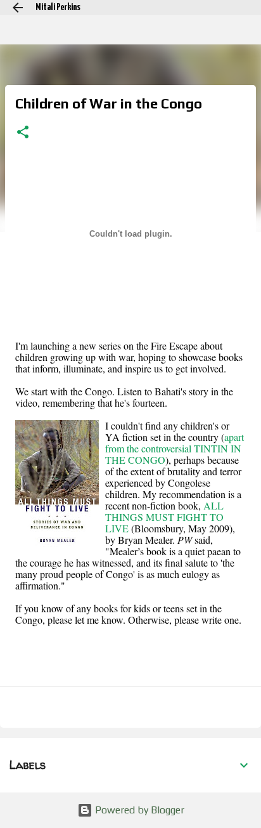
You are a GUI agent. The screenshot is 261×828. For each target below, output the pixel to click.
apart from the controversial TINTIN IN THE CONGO (174, 448)
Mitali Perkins (57, 7)
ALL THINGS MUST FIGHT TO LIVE (164, 517)
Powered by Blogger (138, 810)
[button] (22, 133)
